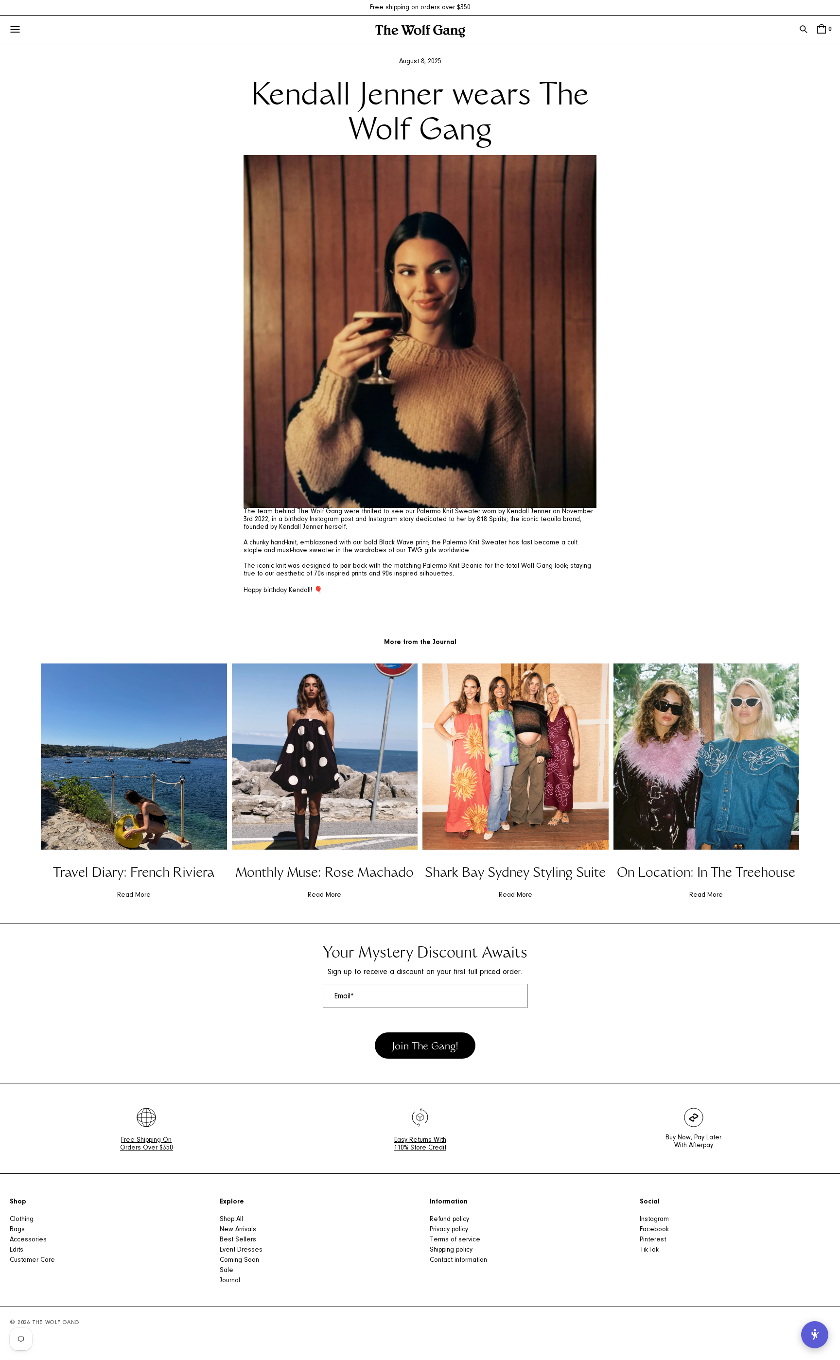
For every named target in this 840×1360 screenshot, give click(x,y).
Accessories (28, 1240)
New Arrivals (238, 1229)
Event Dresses (241, 1250)
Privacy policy (449, 1229)
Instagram (654, 1219)
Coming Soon (239, 1260)
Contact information (458, 1260)
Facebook (654, 1229)
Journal (230, 1280)
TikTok (649, 1250)
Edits (16, 1250)
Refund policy (449, 1219)
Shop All (231, 1219)
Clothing (22, 1219)
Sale (226, 1270)
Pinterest (653, 1240)
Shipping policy (451, 1250)
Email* (344, 996)
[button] (803, 29)
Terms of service (455, 1240)
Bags (17, 1229)
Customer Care (32, 1260)
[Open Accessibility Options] (814, 1334)
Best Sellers (238, 1240)
